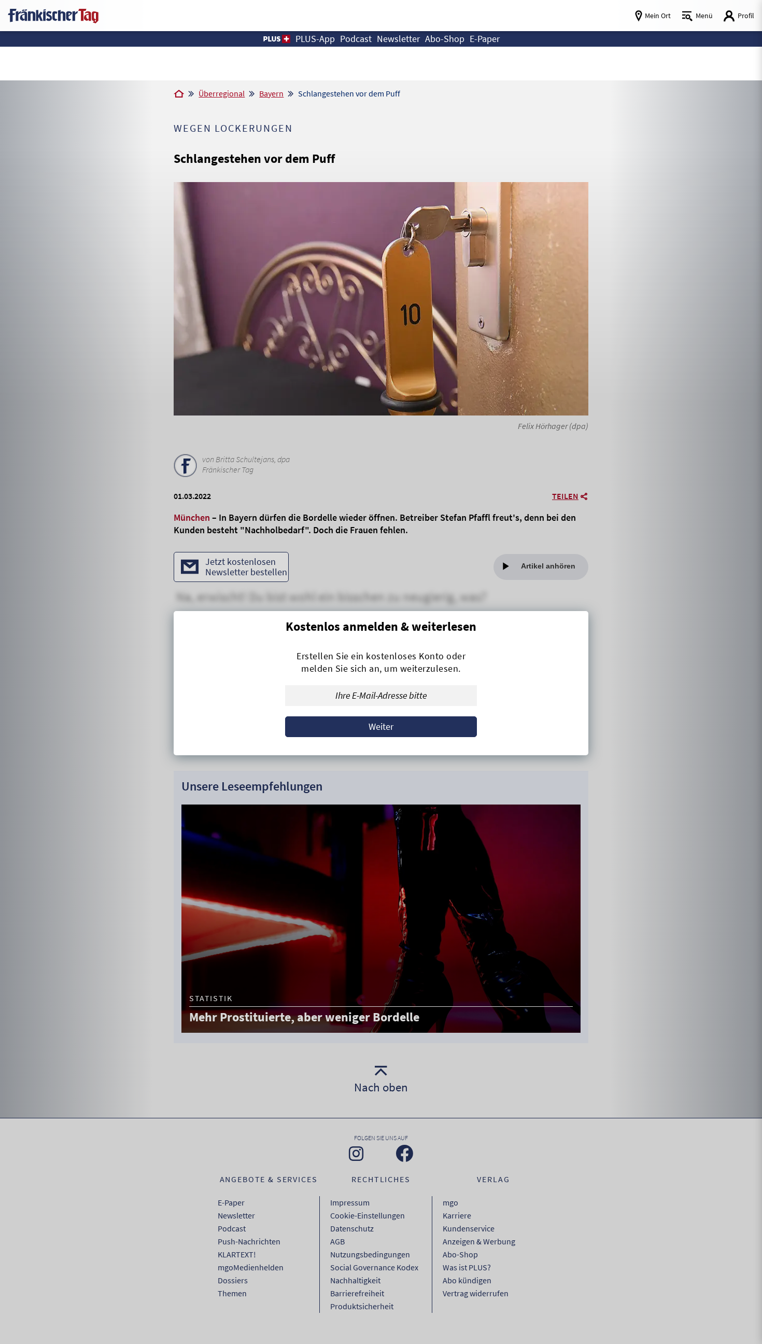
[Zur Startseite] (179, 94)
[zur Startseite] (53, 14)
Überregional (222, 93)
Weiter (381, 726)
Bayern (271, 93)
